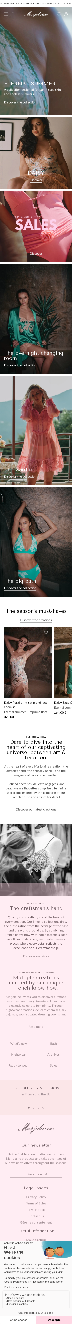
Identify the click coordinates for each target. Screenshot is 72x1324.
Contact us (36, 1216)
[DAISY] (36, 153)
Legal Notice (36, 1209)
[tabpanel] (36, 1093)
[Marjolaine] (36, 14)
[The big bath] (36, 542)
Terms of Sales (36, 1203)
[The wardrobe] (36, 430)
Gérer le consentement (36, 1222)
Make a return (36, 1240)
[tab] (29, 1108)
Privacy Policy (36, 1197)
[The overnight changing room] (36, 319)
